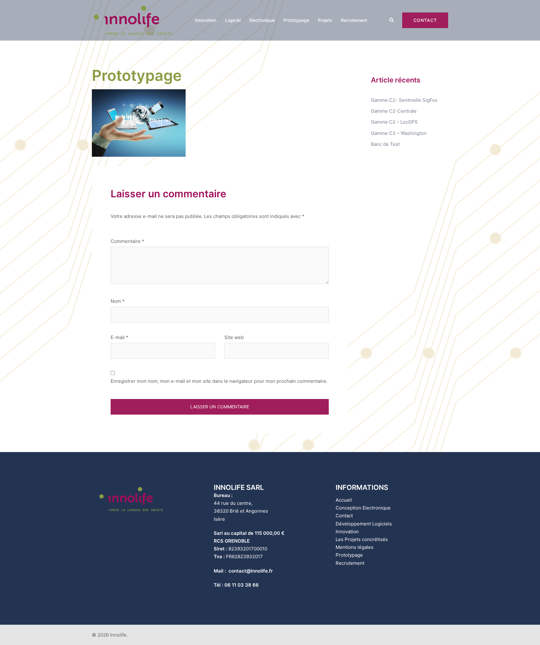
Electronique (262, 20)
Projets (325, 20)
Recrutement (354, 20)
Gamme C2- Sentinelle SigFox (404, 100)
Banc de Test (385, 144)
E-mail (119, 337)
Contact (425, 20)
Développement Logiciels (364, 524)
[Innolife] (132, 20)
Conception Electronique (363, 508)
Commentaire (127, 241)
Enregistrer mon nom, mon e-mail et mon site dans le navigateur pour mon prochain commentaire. (219, 381)
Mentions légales (354, 547)
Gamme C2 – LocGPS (394, 122)
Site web (234, 337)
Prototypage (296, 20)
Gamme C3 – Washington (399, 133)
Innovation (205, 20)
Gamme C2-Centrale (394, 111)
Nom (118, 301)
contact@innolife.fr (250, 571)
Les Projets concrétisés (362, 539)
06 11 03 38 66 (241, 585)
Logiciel (233, 20)
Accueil (344, 500)
